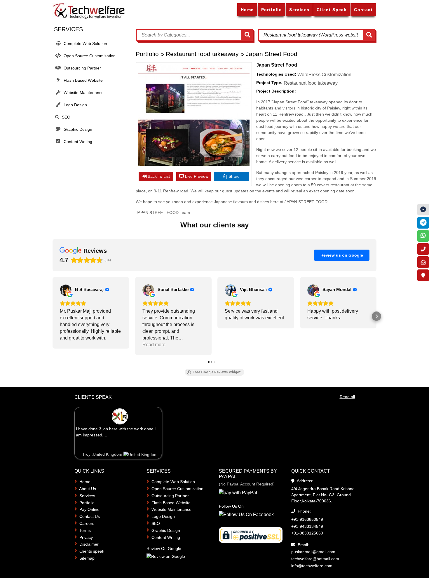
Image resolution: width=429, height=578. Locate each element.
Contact (363, 9)
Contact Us (89, 516)
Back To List (159, 176)
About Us (87, 488)
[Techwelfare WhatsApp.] (423, 236)
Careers (86, 523)
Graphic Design (78, 129)
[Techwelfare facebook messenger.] (423, 209)
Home (247, 9)
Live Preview (196, 176)
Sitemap (87, 558)
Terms (85, 530)
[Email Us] (423, 262)
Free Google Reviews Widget (217, 372)
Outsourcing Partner (82, 68)
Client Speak (332, 9)
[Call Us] (423, 249)
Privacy (86, 537)
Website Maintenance (84, 92)
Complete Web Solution (85, 43)
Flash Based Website (83, 80)
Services (299, 9)
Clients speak (91, 551)
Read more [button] (153, 344)
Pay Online (89, 509)
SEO (66, 117)
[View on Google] (66, 290)
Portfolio (271, 9)
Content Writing (78, 141)
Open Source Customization (90, 55)
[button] (52, 316)
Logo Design (75, 104)
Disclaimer (89, 544)
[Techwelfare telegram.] (423, 223)
